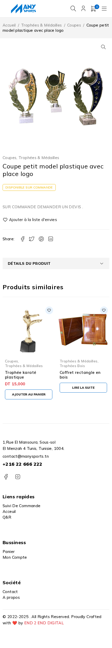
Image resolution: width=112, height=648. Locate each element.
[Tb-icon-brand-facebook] (6, 477)
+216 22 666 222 (22, 464)
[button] (103, 47)
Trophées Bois (72, 365)
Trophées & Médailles (41, 25)
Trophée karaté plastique (20, 375)
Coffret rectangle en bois (80, 375)
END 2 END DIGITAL (44, 622)
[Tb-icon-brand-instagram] (17, 477)
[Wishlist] (30, 220)
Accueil (9, 25)
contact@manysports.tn (26, 456)
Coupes (74, 25)
